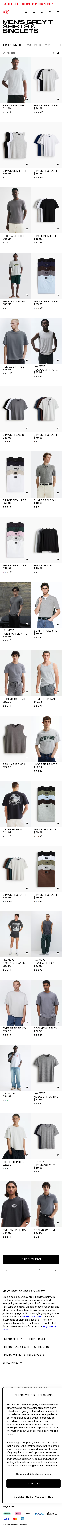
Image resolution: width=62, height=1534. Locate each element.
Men (18, 1387)
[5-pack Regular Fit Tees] (15, 474)
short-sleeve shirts (32, 1316)
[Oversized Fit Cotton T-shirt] (15, 1003)
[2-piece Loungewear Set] (15, 276)
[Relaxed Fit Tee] (15, 341)
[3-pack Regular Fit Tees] (15, 869)
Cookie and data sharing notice (33, 1474)
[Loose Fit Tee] (15, 1068)
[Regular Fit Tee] (15, 80)
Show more (10, 1362)
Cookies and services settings (33, 1496)
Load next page (31, 1259)
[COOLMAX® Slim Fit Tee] (15, 673)
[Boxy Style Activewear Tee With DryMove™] (15, 934)
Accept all (33, 1483)
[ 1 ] (53, 53)
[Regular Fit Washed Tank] (15, 739)
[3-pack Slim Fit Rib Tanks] (15, 145)
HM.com (8, 1387)
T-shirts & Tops (34, 1387)
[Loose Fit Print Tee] (15, 804)
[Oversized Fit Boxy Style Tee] (15, 1204)
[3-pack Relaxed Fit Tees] (15, 409)
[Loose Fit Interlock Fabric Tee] (15, 1136)
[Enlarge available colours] (5, 178)
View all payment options (15, 1525)
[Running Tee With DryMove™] (15, 605)
